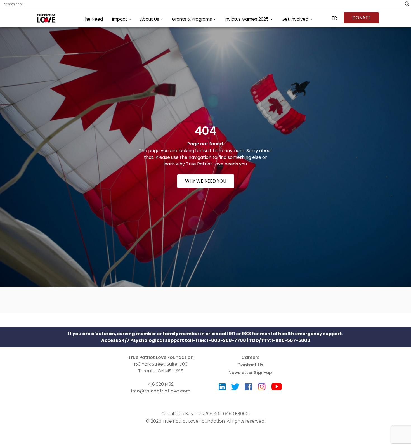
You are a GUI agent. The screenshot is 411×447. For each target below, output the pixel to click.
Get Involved (295, 19)
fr (334, 18)
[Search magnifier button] (407, 4)
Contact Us (250, 365)
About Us (149, 19)
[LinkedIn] (222, 388)
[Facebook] (248, 388)
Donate (361, 18)
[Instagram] (261, 385)
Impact (119, 19)
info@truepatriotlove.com (160, 391)
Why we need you (205, 181)
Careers (250, 357)
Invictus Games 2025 (247, 19)
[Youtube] (276, 388)
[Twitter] (235, 388)
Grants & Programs (192, 19)
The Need (93, 19)
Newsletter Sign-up (250, 372)
